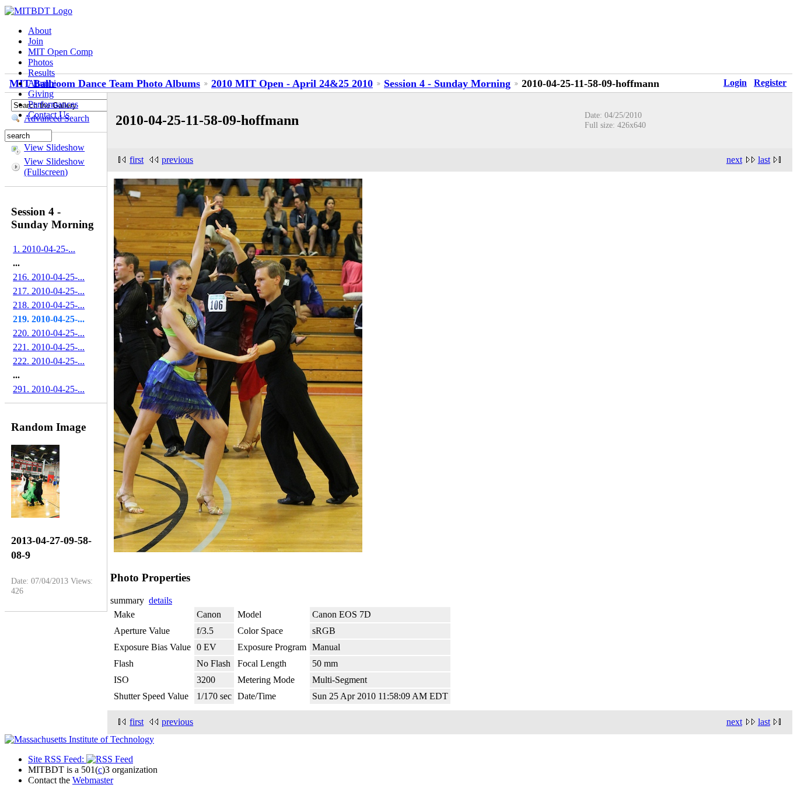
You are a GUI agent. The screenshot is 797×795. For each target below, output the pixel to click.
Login (735, 83)
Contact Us (48, 115)
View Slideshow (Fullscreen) (54, 166)
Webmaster (92, 780)
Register (770, 83)
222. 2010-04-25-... (49, 361)
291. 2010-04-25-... (49, 389)
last (764, 160)
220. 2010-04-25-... (49, 333)
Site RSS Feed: (57, 759)
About (39, 31)
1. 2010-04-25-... (44, 249)
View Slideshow (54, 147)
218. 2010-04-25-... (49, 305)
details (160, 600)
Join (35, 41)
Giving (41, 94)
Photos (40, 62)
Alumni (42, 83)
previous (177, 160)
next (734, 160)
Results (41, 73)
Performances (53, 104)
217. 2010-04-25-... (49, 291)
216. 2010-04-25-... (49, 277)
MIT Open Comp (60, 52)
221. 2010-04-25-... (49, 347)
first (137, 160)
